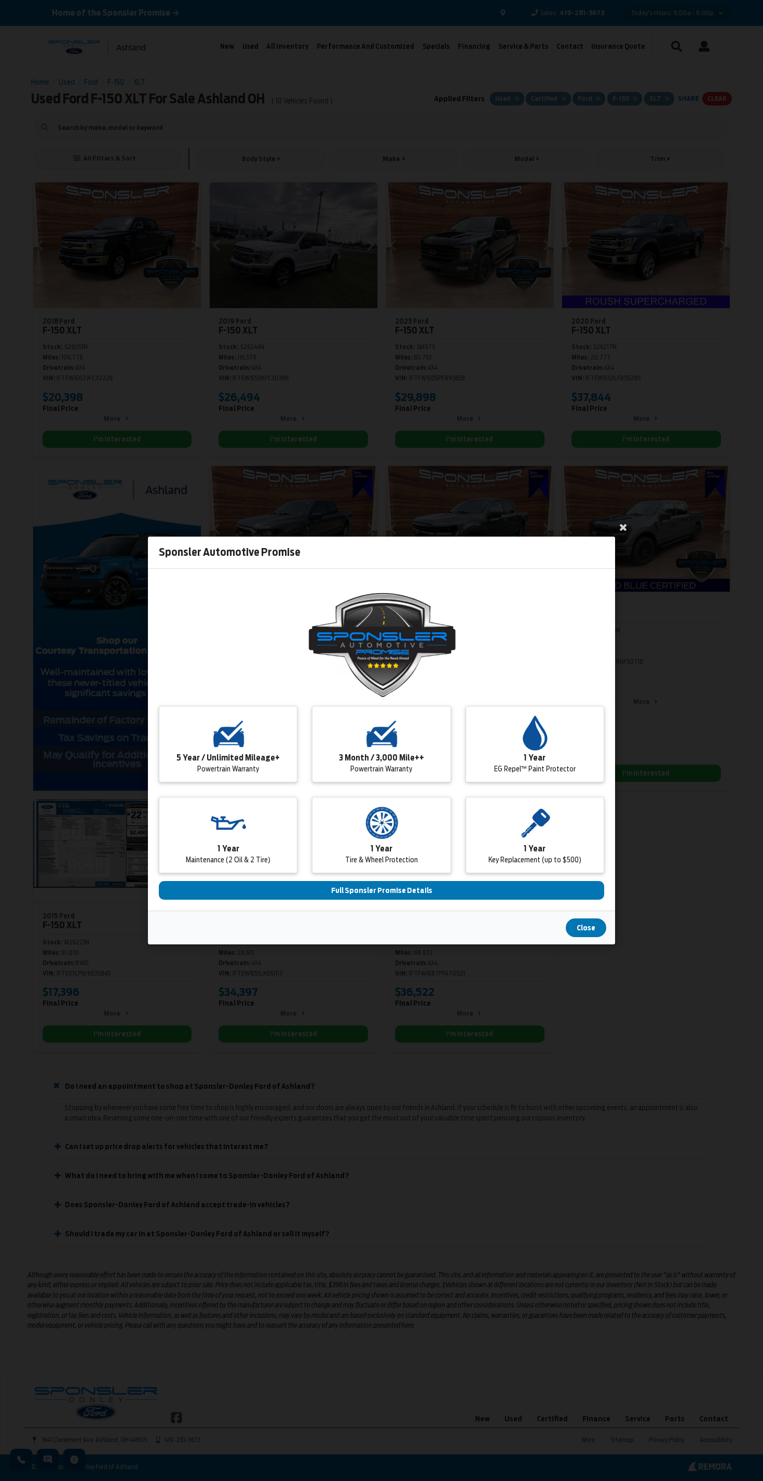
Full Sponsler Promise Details (381, 890)
